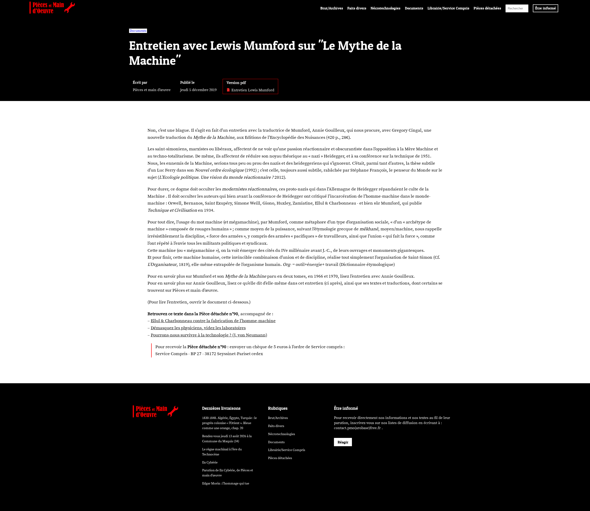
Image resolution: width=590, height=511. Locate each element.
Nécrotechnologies (385, 8)
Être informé (545, 8)
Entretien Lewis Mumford (252, 90)
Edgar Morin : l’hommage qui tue (225, 483)
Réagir (343, 442)
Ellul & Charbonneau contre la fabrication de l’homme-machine (213, 321)
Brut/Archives (331, 8)
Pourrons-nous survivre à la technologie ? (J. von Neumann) (209, 335)
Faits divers (356, 8)
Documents (414, 8)
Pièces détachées (487, 8)
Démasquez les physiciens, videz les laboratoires (198, 328)
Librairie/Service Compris (448, 8)
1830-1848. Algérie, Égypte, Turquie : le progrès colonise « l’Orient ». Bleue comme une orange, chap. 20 (229, 423)
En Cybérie (210, 462)
